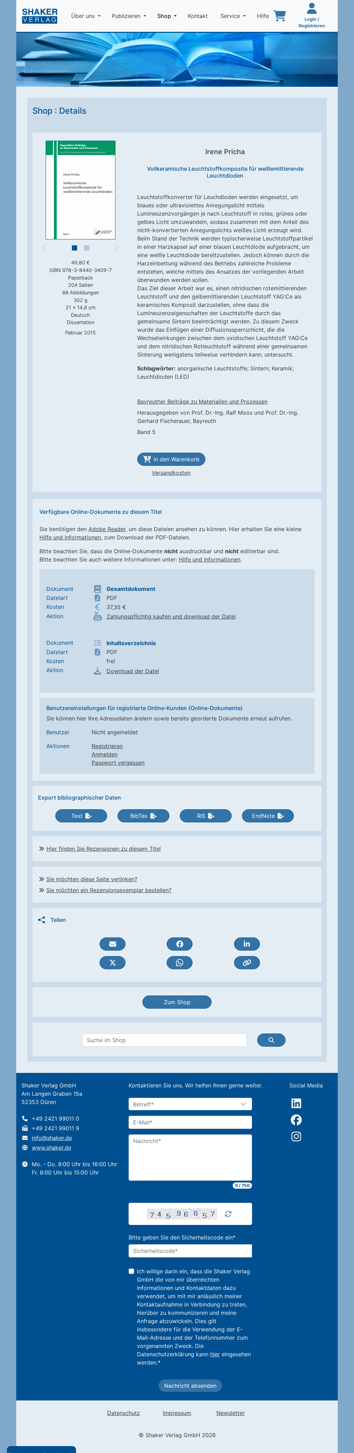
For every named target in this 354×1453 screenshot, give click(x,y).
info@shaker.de (52, 1137)
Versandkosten (171, 472)
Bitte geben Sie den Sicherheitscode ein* (182, 1237)
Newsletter (230, 1412)
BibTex (139, 815)
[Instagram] (296, 1136)
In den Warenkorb (176, 459)
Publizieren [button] (127, 15)
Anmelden (105, 754)
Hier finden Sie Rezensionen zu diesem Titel (103, 848)
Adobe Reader (106, 529)
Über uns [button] (83, 15)
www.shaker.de (51, 1147)
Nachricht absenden (190, 1385)
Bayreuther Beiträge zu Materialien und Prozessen (202, 401)
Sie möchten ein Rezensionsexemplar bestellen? (108, 890)
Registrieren (107, 746)
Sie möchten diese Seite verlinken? (91, 879)
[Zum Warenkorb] (279, 15)
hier (215, 1354)
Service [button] (231, 15)
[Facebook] (296, 1119)
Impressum (177, 1412)
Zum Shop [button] (177, 1002)
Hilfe (264, 15)
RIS (201, 815)
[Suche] (271, 1040)
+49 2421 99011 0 (55, 1118)
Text (77, 815)
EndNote (263, 815)
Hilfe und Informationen (70, 537)
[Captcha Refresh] (228, 1213)
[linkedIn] (296, 1103)
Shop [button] (168, 15)
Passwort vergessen (118, 762)
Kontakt (198, 15)
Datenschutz (123, 1412)
